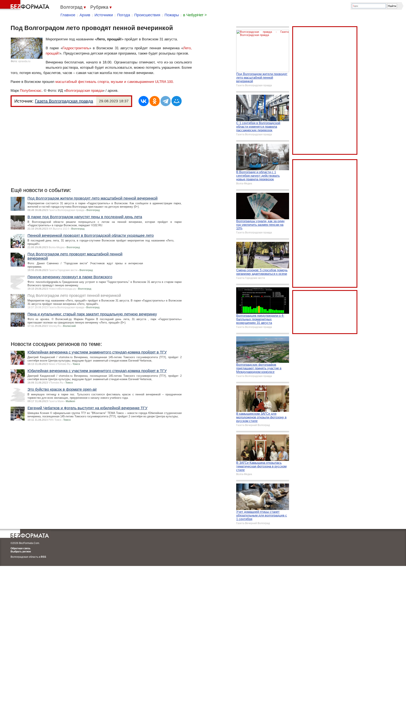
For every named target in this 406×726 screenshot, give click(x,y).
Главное (67, 15)
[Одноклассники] (155, 101)
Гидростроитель (76, 48)
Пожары (172, 15)
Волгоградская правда (84, 91)
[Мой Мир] (176, 101)
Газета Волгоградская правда (64, 101)
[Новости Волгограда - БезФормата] (25, 5)
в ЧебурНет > (195, 15)
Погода (123, 15)
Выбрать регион (21, 551)
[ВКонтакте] (144, 101)
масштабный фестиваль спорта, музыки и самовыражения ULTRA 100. (114, 82)
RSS (43, 556)
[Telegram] (165, 101)
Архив (85, 15)
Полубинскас (31, 91)
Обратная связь (20, 548)
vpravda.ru (24, 61)
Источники (104, 15)
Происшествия (147, 15)
